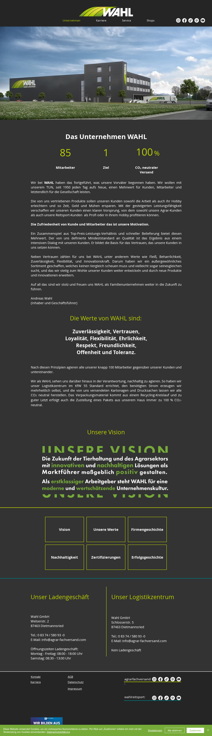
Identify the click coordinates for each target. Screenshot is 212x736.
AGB (70, 677)
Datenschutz (75, 682)
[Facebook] (184, 20)
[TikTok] (190, 20)
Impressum (75, 689)
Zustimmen (195, 730)
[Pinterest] (196, 20)
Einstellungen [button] (155, 730)
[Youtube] (203, 20)
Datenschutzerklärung (58, 732)
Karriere (35, 682)
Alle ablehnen (175, 730)
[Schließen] (208, 730)
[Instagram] (178, 20)
